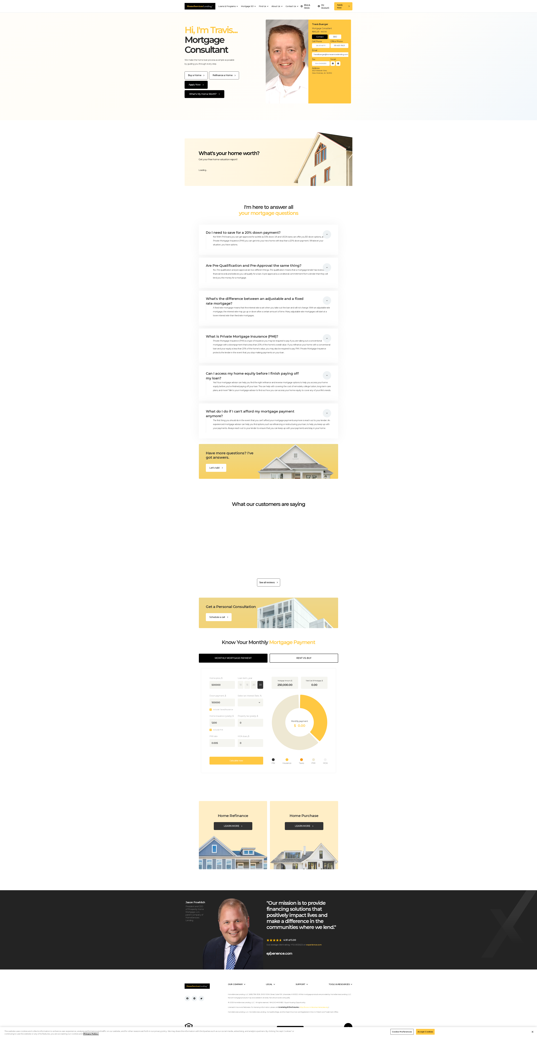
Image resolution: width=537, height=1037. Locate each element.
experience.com (314, 944)
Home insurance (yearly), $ (221, 716)
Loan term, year (245, 678)
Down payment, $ (217, 696)
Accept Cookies (425, 1032)
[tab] (320, 37)
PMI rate (213, 736)
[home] (200, 6)
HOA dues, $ (243, 736)
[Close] (532, 1032)
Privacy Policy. (91, 1034)
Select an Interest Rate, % (250, 696)
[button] (229, 6)
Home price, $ (215, 678)
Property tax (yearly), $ (248, 716)
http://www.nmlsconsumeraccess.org (314, 1007)
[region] (268, 1032)
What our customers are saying (268, 504)
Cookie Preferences (402, 1032)
